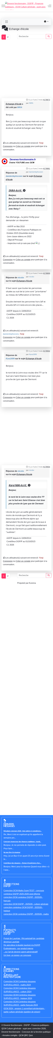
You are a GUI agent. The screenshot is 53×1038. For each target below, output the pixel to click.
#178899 (46, 273)
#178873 (46, 100)
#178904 (46, 467)
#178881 (46, 168)
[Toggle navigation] (6, 21)
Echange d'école (13, 104)
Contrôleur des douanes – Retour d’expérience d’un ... (22, 863)
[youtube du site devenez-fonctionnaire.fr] (23, 161)
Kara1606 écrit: (18, 485)
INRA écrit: (16, 190)
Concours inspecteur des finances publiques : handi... (22, 842)
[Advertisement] (26, 69)
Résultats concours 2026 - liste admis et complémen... (23, 831)
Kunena (32, 583)
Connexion (8, 146)
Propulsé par (23, 583)
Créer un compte (23, 146)
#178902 (46, 351)
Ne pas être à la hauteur (12, 852)
